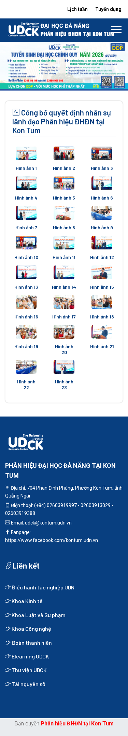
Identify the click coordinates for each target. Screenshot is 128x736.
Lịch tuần (77, 9)
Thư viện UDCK (29, 670)
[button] (116, 28)
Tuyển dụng (108, 9)
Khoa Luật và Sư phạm (38, 615)
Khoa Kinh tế (27, 601)
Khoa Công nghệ (31, 628)
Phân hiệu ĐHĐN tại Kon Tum (77, 723)
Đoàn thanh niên (31, 642)
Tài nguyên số (28, 684)
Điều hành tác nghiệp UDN (42, 587)
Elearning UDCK (30, 656)
